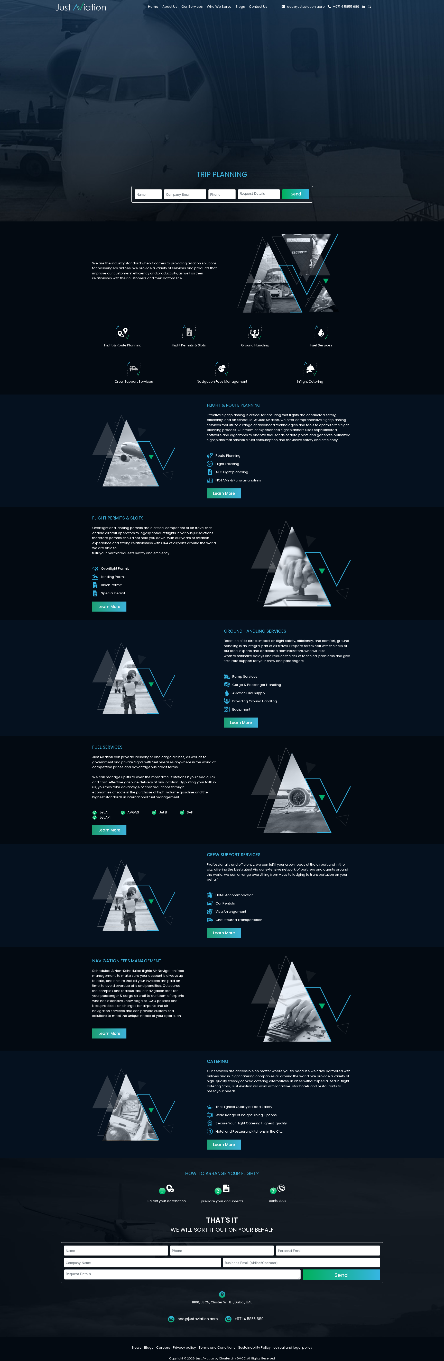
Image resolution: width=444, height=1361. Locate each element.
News (136, 1347)
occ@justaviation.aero (306, 6)
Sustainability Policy (254, 1347)
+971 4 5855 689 (346, 6)
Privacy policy (184, 1347)
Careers (163, 1347)
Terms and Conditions (217, 1347)
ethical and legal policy (292, 1347)
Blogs (148, 1347)
